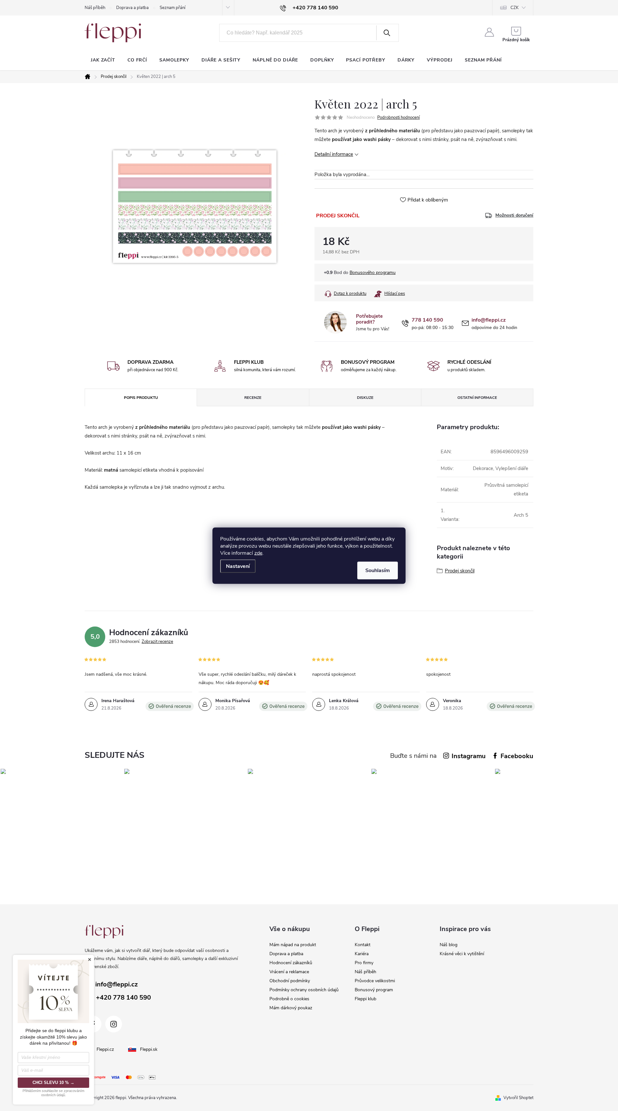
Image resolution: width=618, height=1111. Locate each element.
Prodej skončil (459, 571)
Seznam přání (172, 8)
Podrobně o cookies (289, 999)
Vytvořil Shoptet (518, 1098)
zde (258, 552)
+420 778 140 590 (123, 997)
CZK (514, 8)
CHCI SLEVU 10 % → (53, 1082)
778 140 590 (427, 320)
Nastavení (238, 566)
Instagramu (469, 756)
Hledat (387, 32)
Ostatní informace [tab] (477, 397)
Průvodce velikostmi (375, 981)
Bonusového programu (373, 272)
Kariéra (362, 954)
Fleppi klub (365, 999)
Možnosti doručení (514, 215)
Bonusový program (374, 990)
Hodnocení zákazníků (290, 963)
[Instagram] (113, 1024)
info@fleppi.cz (489, 320)
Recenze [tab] (252, 397)
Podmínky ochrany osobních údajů (304, 990)
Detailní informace (333, 154)
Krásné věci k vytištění (462, 954)
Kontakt (362, 945)
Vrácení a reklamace (289, 972)
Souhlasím (377, 570)
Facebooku (517, 756)
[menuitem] (103, 60)
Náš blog (448, 945)
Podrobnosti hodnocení (398, 117)
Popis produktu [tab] (141, 397)
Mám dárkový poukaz (290, 1008)
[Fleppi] (104, 931)
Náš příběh (95, 8)
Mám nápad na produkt (292, 945)
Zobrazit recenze (157, 642)
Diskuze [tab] (365, 397)
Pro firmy (364, 963)
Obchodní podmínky (289, 981)
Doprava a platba (132, 8)
